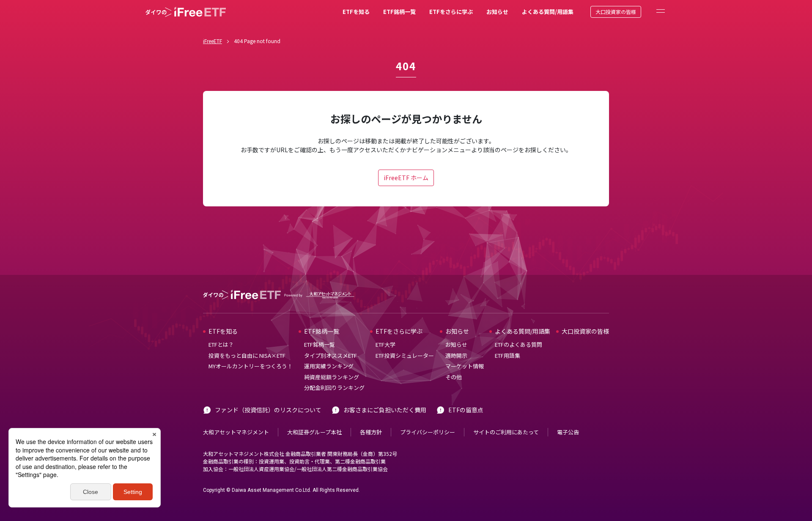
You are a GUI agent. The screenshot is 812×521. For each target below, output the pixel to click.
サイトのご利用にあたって (506, 432)
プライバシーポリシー (427, 432)
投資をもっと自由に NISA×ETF (246, 355)
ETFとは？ (221, 344)
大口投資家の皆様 (615, 11)
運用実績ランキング (329, 366)
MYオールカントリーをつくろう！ (250, 366)
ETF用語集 (507, 355)
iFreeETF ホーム (406, 177)
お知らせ (497, 12)
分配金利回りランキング (334, 388)
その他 (453, 377)
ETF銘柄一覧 (399, 12)
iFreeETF (212, 40)
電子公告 (568, 432)
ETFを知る (356, 12)
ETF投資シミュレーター (405, 355)
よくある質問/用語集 (547, 12)
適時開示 (456, 355)
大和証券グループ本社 (314, 432)
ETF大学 (385, 344)
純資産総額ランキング (331, 377)
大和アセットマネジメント (236, 432)
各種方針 (371, 432)
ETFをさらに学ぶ (451, 12)
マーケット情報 (464, 366)
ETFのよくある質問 (518, 344)
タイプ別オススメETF (330, 355)
